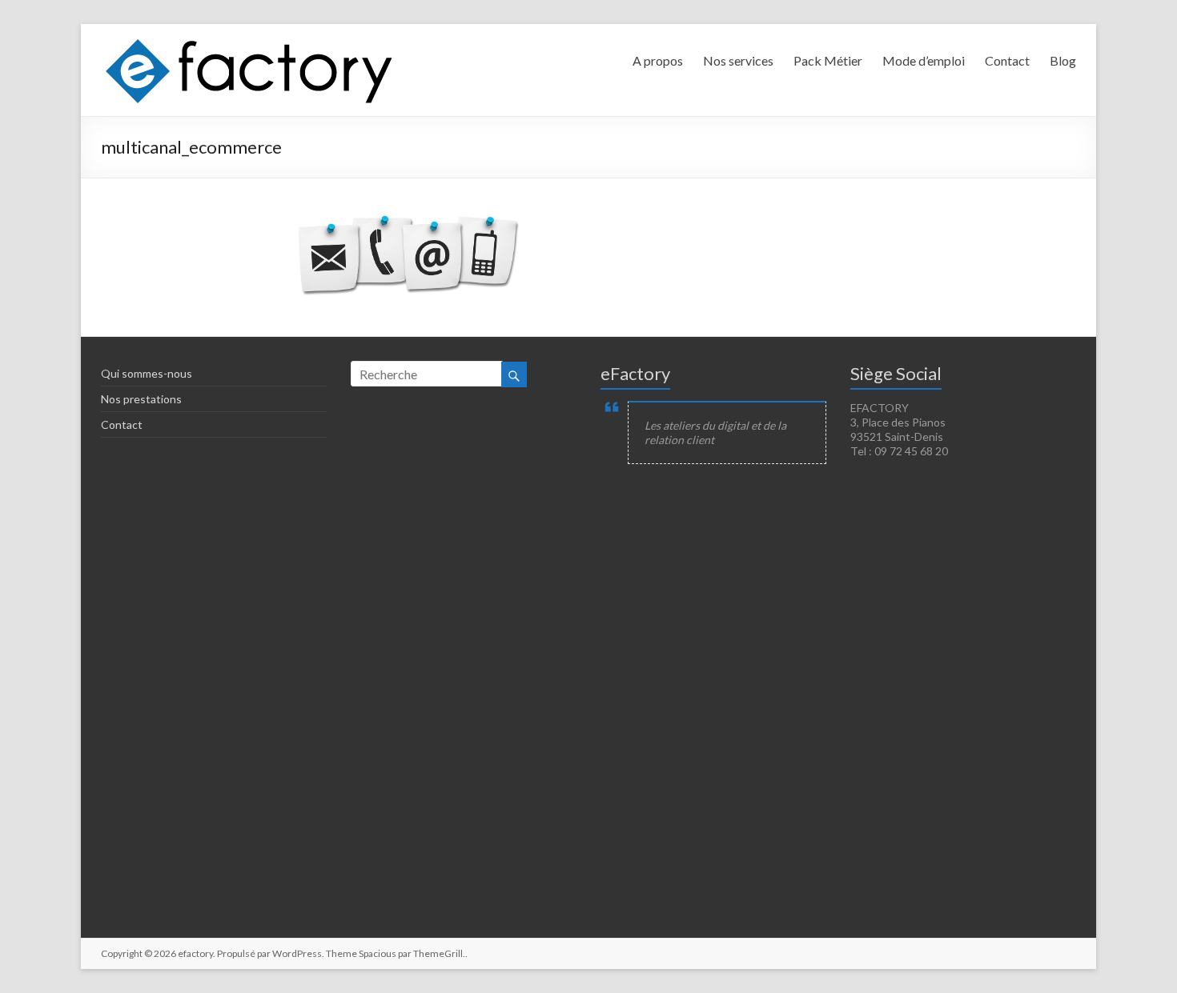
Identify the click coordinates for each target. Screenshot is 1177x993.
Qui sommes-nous (146, 373)
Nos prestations (141, 399)
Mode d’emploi (923, 60)
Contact (1007, 60)
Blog (1063, 60)
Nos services (738, 60)
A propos (658, 60)
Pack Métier (827, 60)
